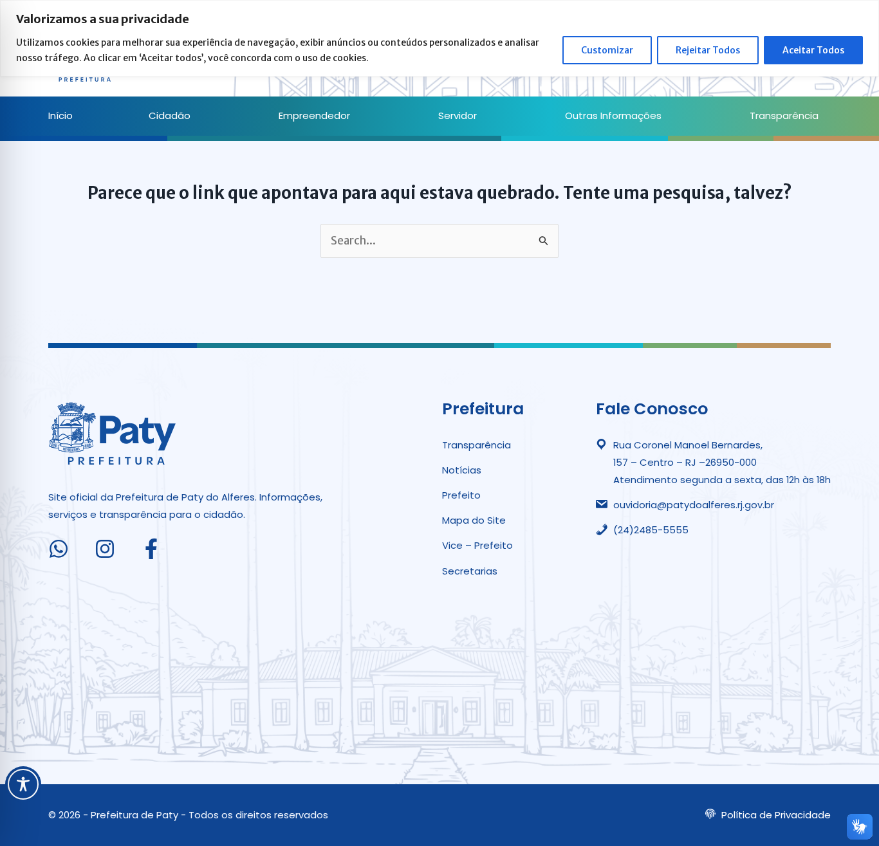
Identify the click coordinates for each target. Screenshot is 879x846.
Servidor (457, 115)
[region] (439, 38)
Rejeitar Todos (708, 50)
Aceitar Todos (813, 50)
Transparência (784, 115)
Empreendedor (314, 115)
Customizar (607, 50)
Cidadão (169, 115)
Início (60, 115)
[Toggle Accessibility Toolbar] (23, 784)
